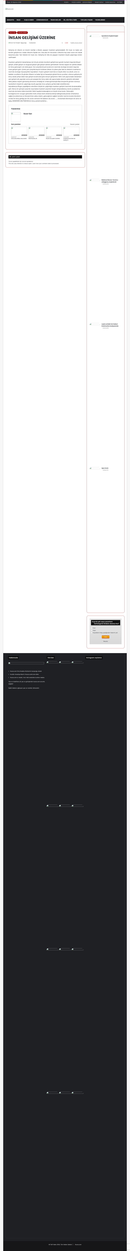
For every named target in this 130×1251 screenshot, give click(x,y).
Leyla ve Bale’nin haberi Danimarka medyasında (110, 325)
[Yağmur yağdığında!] (114, 678)
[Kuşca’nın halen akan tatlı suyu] (114, 667)
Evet (94, 628)
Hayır (94, 630)
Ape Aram (105, 468)
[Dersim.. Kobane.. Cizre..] (65, 732)
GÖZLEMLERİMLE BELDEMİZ (19, 138)
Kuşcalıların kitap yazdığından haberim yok (105, 632)
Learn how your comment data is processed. (45, 163)
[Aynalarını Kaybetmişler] (95, 106)
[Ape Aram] (95, 538)
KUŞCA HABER (29, 20)
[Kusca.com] (9, 9)
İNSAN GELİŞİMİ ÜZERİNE (53, 138)
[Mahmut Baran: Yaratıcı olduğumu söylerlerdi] (95, 250)
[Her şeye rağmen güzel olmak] (65, 876)
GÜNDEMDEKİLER (42, 20)
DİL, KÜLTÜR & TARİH (70, 20)
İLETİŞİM (119, 2)
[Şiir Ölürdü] (77, 1019)
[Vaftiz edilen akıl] (65, 1019)
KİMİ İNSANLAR (33, 138)
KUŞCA (66, 2)
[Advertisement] (85, 10)
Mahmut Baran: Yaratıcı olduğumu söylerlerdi (110, 181)
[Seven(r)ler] (52, 876)
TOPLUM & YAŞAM (87, 20)
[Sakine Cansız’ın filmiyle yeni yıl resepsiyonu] (52, 1163)
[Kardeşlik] (52, 732)
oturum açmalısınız (27, 161)
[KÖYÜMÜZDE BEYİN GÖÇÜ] (77, 1163)
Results (105, 641)
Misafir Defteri (99, 2)
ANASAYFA (10, 20)
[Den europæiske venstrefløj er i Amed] (52, 1019)
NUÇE (18, 20)
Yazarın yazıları (74, 124)
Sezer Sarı (13, 32)
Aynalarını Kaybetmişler (110, 36)
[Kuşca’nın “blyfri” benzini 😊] (102, 667)
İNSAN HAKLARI (56, 20)
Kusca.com (78, 1244)
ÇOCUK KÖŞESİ (87, 2)
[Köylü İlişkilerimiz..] (77, 732)
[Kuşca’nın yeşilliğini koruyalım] (91, 667)
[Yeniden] (77, 876)
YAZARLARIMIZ (100, 20)
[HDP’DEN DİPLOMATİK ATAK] (65, 1163)
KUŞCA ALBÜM (76, 2)
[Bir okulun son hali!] (102, 678)
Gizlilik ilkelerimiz (110, 2)
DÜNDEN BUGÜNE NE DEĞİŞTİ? (69, 139)
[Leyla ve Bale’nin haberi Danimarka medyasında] (95, 394)
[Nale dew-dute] (91, 678)
